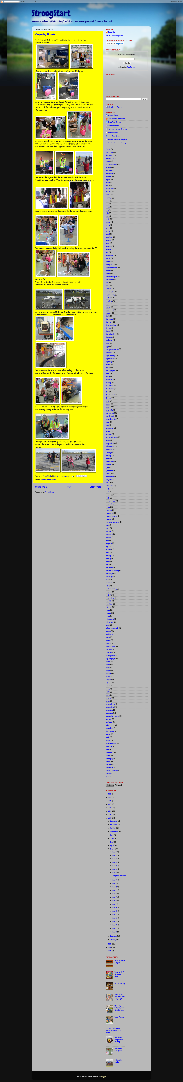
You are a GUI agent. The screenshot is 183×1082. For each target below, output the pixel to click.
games (108, 404)
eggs (107, 346)
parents (108, 537)
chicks (108, 273)
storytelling (110, 707)
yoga (107, 777)
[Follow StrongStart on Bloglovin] (115, 45)
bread (108, 234)
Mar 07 (115, 914)
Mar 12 (114, 900)
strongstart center (112, 716)
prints (108, 586)
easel (107, 343)
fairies (108, 364)
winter (108, 761)
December (114, 821)
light (107, 467)
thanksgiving (110, 731)
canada (108, 258)
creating (108, 313)
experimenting (110, 355)
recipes (108, 613)
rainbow (108, 607)
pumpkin (108, 601)
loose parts (110, 476)
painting (108, 531)
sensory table (110, 646)
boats (108, 225)
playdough (109, 577)
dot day (108, 328)
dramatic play (51, 479)
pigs (107, 546)
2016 (110, 808)
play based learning (112, 570)
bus (107, 252)
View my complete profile (114, 35)
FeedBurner (131, 67)
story (108, 701)
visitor (108, 755)
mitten (108, 489)
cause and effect (111, 267)
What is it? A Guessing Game (119, 974)
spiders (108, 680)
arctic (108, 182)
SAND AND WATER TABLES (116, 119)
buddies (108, 240)
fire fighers (110, 389)
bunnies (108, 249)
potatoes (109, 583)
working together (112, 771)
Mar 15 (115, 890)
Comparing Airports (45, 34)
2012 (110, 944)
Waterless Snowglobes (119, 1049)
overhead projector (112, 522)
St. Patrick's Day (111, 164)
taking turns (110, 725)
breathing (109, 237)
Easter (108, 149)
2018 (110, 801)
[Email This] (77, 476)
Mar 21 (114, 873)
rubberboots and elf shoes (117, 129)
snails (108, 664)
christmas (109, 279)
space (108, 677)
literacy (108, 473)
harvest (108, 431)
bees (107, 210)
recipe (108, 610)
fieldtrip (108, 383)
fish (107, 392)
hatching (109, 434)
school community (112, 628)
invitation (109, 449)
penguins (109, 543)
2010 (110, 951)
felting (108, 376)
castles (108, 261)
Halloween (109, 155)
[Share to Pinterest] (86, 476)
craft (107, 304)
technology (109, 728)
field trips (109, 379)
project (108, 595)
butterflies (109, 255)
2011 (109, 947)
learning (108, 455)
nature (108, 495)
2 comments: (65, 476)
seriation (109, 649)
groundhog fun (111, 419)
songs (108, 670)
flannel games (110, 395)
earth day (109, 340)
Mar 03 (115, 928)
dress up (109, 337)
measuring (109, 486)
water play (109, 758)
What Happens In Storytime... (118, 139)
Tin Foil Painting (120, 983)
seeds (108, 637)
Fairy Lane (109, 152)
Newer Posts (41, 486)
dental (108, 316)
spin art (108, 683)
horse (108, 440)
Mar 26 (115, 862)
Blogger (103, 1076)
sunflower (109, 722)
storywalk (109, 713)
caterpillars (110, 264)
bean (107, 204)
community (109, 292)
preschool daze (113, 115)
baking (108, 195)
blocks (108, 222)
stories (108, 698)
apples (108, 179)
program (109, 592)
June (112, 838)
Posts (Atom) (49, 492)
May (112, 842)
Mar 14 (114, 894)
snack (108, 661)
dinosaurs (109, 319)
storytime (109, 710)
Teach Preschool (113, 125)
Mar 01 (114, 932)
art (107, 185)
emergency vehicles (112, 349)
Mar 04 (115, 925)
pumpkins (109, 604)
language (109, 452)
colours (108, 288)
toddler (108, 734)
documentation (111, 325)
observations (110, 501)
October (113, 828)
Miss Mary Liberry (114, 136)
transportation (111, 743)
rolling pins (109, 622)
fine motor (109, 386)
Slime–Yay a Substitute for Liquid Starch (120, 1008)
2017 (110, 804)
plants (108, 561)
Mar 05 (115, 921)
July (112, 835)
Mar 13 (114, 897)
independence (110, 446)
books (108, 231)
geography (109, 410)
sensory (108, 643)
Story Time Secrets (114, 122)
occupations (110, 504)
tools (108, 737)
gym (107, 425)
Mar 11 (114, 904)
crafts (108, 307)
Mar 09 (115, 907)
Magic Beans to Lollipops (120, 961)
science (108, 631)
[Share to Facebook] (83, 476)
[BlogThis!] (79, 476)
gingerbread (110, 413)
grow (107, 422)
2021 (110, 794)
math (107, 483)
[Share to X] (81, 476)
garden (108, 407)
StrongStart (51, 13)
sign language (110, 658)
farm (107, 373)
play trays (109, 573)
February (113, 936)
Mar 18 (114, 887)
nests (108, 498)
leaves (108, 458)
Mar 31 (114, 852)
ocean (108, 507)
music (108, 492)
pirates (108, 549)
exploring (109, 361)
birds (107, 219)
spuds (108, 689)
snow (107, 667)
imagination (110, 443)
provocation (110, 598)
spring (108, 686)
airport (43, 479)
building (108, 246)
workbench (109, 767)
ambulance (109, 173)
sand (107, 625)
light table (109, 470)
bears (108, 207)
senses (108, 640)
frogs (108, 401)
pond (107, 580)
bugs (107, 243)
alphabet (109, 170)
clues (107, 286)
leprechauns (110, 461)
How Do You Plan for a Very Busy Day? (120, 996)
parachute (109, 534)
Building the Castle (119, 1061)
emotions (109, 352)
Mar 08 (115, 911)
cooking (108, 298)
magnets (109, 480)
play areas (109, 567)
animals (108, 176)
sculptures (109, 634)
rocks (108, 616)
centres (108, 270)
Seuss (108, 161)
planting (108, 558)
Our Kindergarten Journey (117, 143)
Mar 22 (115, 869)
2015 (110, 811)
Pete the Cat (110, 158)
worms (108, 774)
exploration (110, 358)
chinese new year (111, 276)
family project (110, 370)
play (107, 564)
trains (108, 740)
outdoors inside (111, 516)
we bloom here (113, 132)
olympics (109, 510)
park (107, 540)
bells (107, 213)
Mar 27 (115, 859)
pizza (107, 552)
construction (110, 295)
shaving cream (111, 655)
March (112, 849)
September (114, 831)
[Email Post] (73, 476)
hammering (109, 428)
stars (108, 695)
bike (107, 216)
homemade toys (111, 437)
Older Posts (95, 486)
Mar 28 (115, 855)
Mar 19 (114, 883)
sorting (108, 674)
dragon (108, 331)
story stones (110, 704)
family (108, 367)
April (112, 845)
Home (68, 486)
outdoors (109, 513)
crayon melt (110, 310)
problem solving (111, 589)
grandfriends (110, 416)
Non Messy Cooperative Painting (119, 1039)
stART (108, 692)
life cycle (108, 464)
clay (107, 282)
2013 (110, 818)
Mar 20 (115, 880)
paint (107, 528)
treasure (109, 746)
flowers (108, 398)
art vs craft (110, 189)
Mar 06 (115, 918)
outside (108, 519)
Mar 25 (115, 866)
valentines (109, 752)
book (107, 228)
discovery (109, 322)
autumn (108, 191)
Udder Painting (119, 1017)
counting (109, 301)
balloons (109, 198)
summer (109, 719)
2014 (110, 815)
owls (107, 525)
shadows (109, 652)
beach (108, 201)
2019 (110, 797)
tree (107, 749)
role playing (110, 619)
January (113, 939)
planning (108, 555)
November (114, 825)
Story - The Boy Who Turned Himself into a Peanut (113, 1030)
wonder (108, 764)
